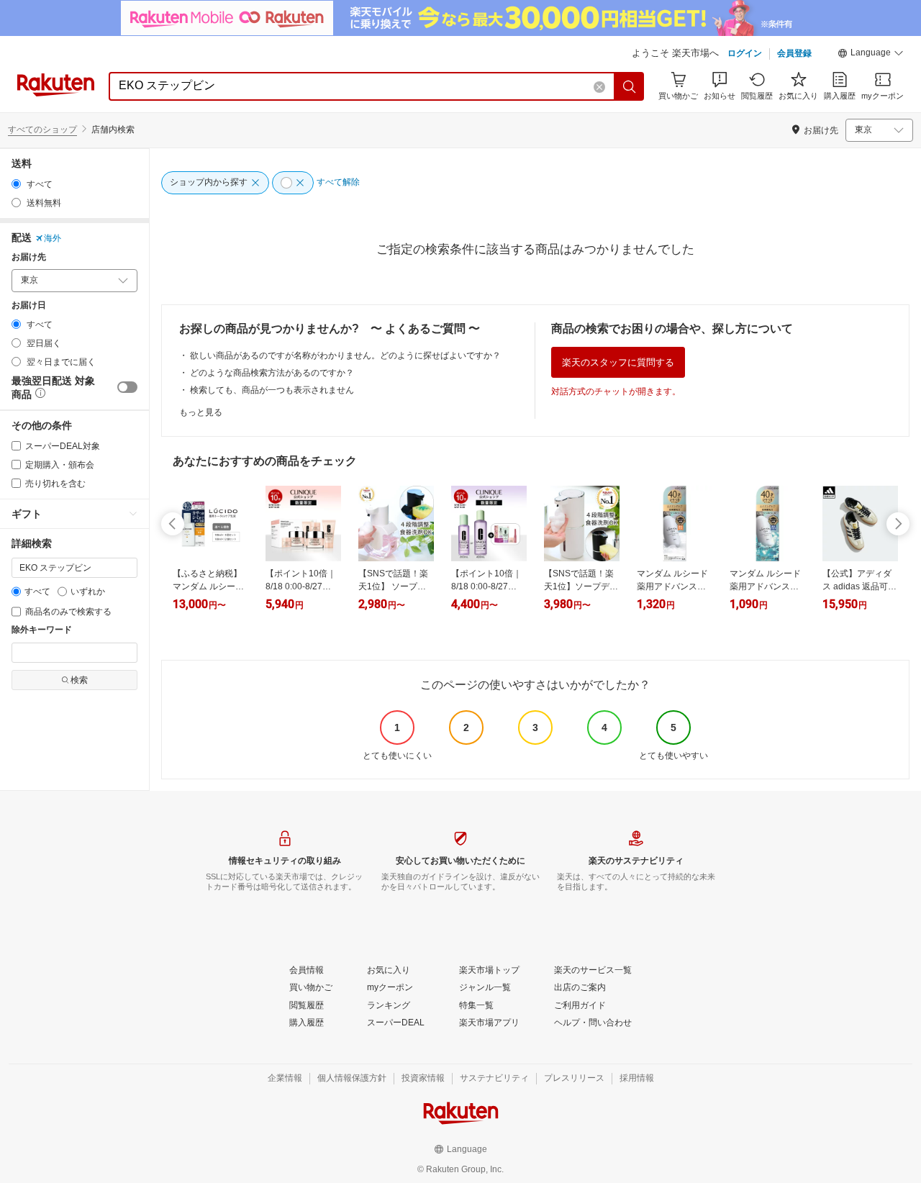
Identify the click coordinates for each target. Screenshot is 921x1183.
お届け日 (29, 305)
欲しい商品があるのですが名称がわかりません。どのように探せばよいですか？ (345, 355)
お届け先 (29, 257)
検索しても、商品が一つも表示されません (272, 390)
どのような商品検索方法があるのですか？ (272, 373)
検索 (79, 680)
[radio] (16, 184)
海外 (52, 238)
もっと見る (200, 412)
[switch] (127, 387)
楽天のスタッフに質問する (618, 362)
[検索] (629, 86)
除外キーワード (42, 630)
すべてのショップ (42, 129)
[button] (871, 55)
